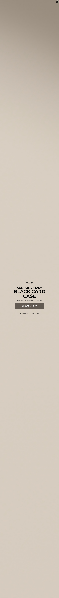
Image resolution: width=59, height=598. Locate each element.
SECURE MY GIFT (29, 306)
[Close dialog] (57, 2)
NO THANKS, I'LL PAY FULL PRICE (29, 313)
